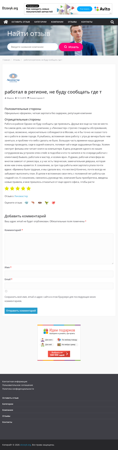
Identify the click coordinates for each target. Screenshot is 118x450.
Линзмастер (21, 196)
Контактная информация (14, 381)
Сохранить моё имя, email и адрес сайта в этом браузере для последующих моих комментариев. (50, 299)
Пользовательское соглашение (17, 385)
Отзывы (72, 21)
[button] (26, 203)
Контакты (86, 21)
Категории (40, 21)
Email (8, 279)
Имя (8, 267)
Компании (57, 21)
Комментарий (14, 230)
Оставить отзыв (21, 21)
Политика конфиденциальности (18, 388)
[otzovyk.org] (5, 21)
